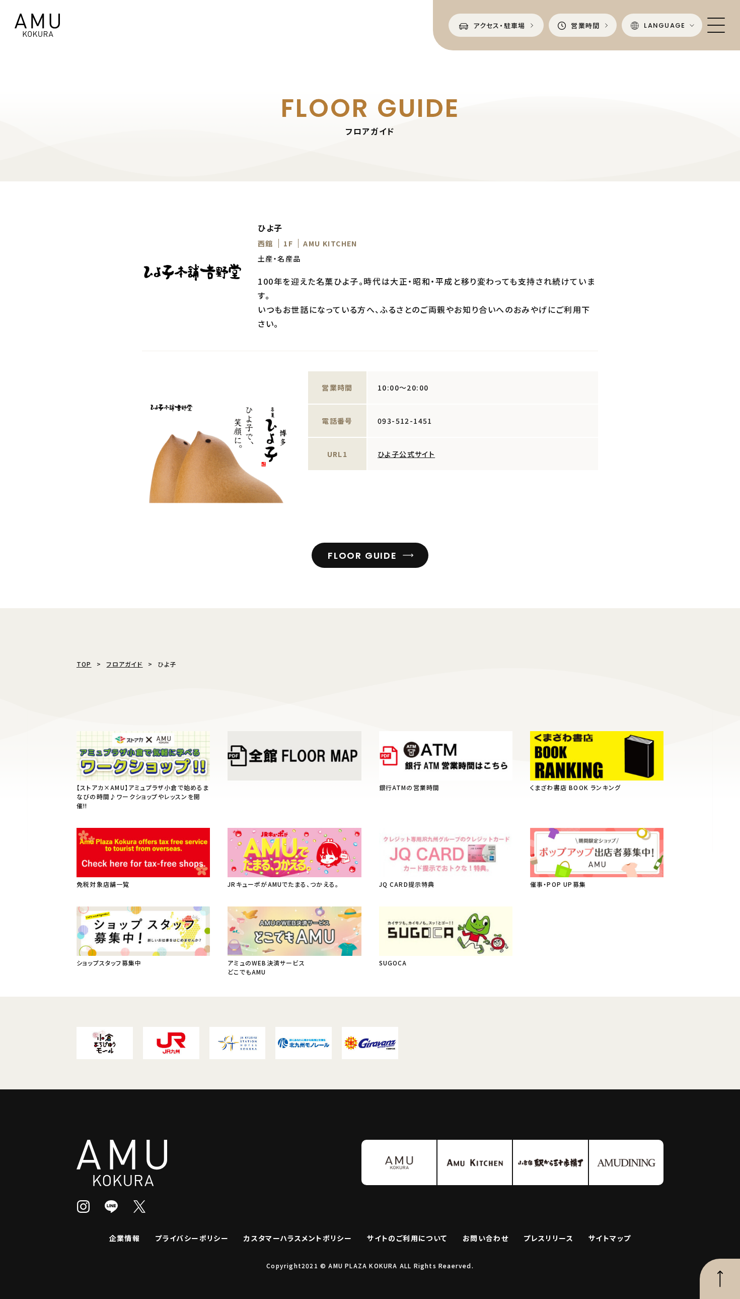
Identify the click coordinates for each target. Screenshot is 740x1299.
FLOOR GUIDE (362, 555)
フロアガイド (124, 664)
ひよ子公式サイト (406, 454)
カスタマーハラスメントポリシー (298, 1238)
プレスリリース (548, 1238)
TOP (84, 664)
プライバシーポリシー (192, 1238)
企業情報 (124, 1238)
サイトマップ (609, 1238)
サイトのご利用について (407, 1238)
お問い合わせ (485, 1238)
